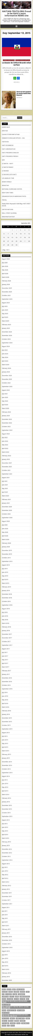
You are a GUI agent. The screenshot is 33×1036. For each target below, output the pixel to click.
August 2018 (6, 609)
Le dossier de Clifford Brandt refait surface (16, 63)
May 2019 (5, 576)
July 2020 (4, 525)
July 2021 (4, 481)
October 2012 (6, 856)
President (12, 1023)
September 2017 (7, 645)
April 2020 (5, 536)
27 (4, 245)
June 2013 (5, 827)
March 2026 (5, 277)
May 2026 (5, 270)
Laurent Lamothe (20, 1018)
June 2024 (5, 354)
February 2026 (6, 281)
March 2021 (5, 496)
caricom (23, 992)
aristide (9, 989)
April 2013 (5, 834)
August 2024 (6, 346)
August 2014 (6, 776)
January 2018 (6, 630)
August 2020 (6, 521)
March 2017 (5, 667)
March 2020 (5, 539)
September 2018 (7, 605)
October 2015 (6, 725)
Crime (17, 996)
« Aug (3, 250)
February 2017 (6, 670)
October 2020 (6, 514)
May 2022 (5, 445)
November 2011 (7, 896)
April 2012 (5, 878)
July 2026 (4, 262)
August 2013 (6, 820)
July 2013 (4, 823)
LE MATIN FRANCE (7, 167)
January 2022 (6, 459)
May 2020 (5, 532)
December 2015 (7, 718)
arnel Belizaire (20, 989)
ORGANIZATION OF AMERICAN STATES (14, 196)
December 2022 (7, 419)
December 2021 (7, 463)
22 (12, 241)
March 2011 (5, 925)
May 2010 (5, 962)
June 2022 (5, 441)
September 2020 (7, 517)
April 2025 (5, 317)
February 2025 (6, 324)
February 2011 (6, 929)
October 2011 (6, 900)
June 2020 (5, 528)
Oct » (8, 250)
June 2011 (5, 915)
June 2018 (5, 616)
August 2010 (6, 951)
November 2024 (7, 335)
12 (29, 234)
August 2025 (6, 303)
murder (16, 1021)
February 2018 (6, 627)
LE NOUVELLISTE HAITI (9, 174)
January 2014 (6, 802)
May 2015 (5, 743)
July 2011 (4, 911)
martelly (4, 1021)
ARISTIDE (5, 131)
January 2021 (6, 503)
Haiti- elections (6, 1005)
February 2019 (6, 587)
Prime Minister (25, 1023)
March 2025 (5, 321)
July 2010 (4, 955)
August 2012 (6, 864)
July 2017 (4, 652)
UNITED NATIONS (7, 209)
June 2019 (5, 572)
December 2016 (7, 678)
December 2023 (7, 375)
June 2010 (5, 958)
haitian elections (11, 1010)
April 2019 (5, 579)
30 (16, 245)
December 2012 (7, 849)
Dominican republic (24, 996)
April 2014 (5, 791)
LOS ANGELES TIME (8, 178)
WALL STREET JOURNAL (9, 213)
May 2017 (5, 660)
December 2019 (7, 550)
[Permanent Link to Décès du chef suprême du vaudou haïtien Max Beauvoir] (9, 99)
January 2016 (6, 714)
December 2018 (7, 594)
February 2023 (6, 412)
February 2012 (6, 885)
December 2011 (7, 893)
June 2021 (5, 485)
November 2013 (7, 809)
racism (4, 1025)
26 (29, 241)
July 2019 (4, 568)
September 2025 (7, 299)
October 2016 (6, 685)
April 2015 (5, 747)
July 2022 (4, 437)
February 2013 (6, 842)
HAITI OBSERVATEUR (8, 149)
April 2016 (5, 703)
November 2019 (7, 554)
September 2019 (7, 561)
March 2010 (5, 969)
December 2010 (7, 936)
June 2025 (5, 310)
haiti (27, 999)
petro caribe (5, 1023)
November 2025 (7, 292)
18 (25, 237)
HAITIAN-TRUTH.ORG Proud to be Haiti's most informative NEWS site (16, 13)
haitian (4, 1010)
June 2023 (5, 397)
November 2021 (7, 466)
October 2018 (6, 601)
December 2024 (7, 332)
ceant (27, 992)
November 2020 (7, 510)
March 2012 (5, 882)
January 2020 (6, 547)
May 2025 (5, 313)
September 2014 (7, 772)
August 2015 (6, 732)
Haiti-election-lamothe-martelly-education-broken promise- (14, 1001)
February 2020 (6, 543)
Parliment (22, 1021)
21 (8, 241)
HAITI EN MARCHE (7, 145)
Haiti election (5, 1013)
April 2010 (5, 966)
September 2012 (7, 860)
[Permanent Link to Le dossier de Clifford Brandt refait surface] (16, 47)
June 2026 (5, 266)
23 (16, 241)
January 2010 (6, 976)
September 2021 (7, 474)
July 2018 (4, 612)
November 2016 (7, 681)
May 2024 (5, 357)
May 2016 (5, 700)
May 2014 (5, 787)
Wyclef (12, 1025)
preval (18, 1023)
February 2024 (6, 368)
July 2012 (4, 867)
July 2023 (4, 394)
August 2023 (6, 390)
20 (4, 241)
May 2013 (5, 831)
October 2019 (6, 558)
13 (4, 237)
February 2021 (6, 499)
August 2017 (6, 649)
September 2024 (7, 343)
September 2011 (7, 904)
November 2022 (7, 423)
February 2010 (6, 973)
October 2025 (6, 295)
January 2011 (6, 933)
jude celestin (5, 1018)
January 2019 (6, 590)
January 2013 (6, 845)
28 (8, 245)
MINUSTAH (5, 185)
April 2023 (5, 405)
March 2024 (5, 364)
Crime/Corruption (8, 60)
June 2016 (5, 696)
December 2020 (7, 507)
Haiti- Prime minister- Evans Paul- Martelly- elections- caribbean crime (15, 1007)
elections (22, 999)
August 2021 (6, 477)
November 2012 (7, 853)
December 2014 (7, 762)
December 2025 (7, 288)
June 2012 (5, 871)
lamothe (12, 1018)
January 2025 (6, 328)
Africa (3, 989)
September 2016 (7, 689)
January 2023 (6, 415)
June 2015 (5, 740)
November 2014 (7, 765)
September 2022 (7, 430)
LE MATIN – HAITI (7, 163)
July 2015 (4, 736)
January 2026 (6, 284)
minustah (10, 1021)
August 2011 (6, 907)
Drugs (3, 999)
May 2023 (5, 401)
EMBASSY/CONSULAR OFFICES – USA (13, 138)
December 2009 (7, 980)
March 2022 (5, 452)
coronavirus (21, 994)
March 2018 (5, 623)
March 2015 (5, 751)
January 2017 (6, 674)
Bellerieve (4, 992)
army (14, 989)
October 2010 (6, 944)
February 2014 (6, 798)
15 (12, 237)
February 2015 (6, 754)
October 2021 (6, 470)
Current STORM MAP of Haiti (10, 134)
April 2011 (5, 922)
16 (16, 237)
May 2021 (5, 488)
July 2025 (4, 306)
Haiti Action (5, 142)
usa (8, 1025)
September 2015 (7, 729)
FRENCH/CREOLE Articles (23, 60)
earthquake (10, 999)
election (16, 999)
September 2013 (7, 816)
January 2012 (6, 889)
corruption (5, 996)
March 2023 (5, 408)
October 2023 (6, 383)
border (10, 992)
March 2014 (5, 794)
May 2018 (5, 619)
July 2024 (4, 350)
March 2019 (5, 583)
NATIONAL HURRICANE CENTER (12, 189)
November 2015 (7, 721)
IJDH (3, 160)
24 (20, 241)
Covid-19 (12, 996)
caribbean (16, 992)
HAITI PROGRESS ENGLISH (10, 152)
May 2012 (5, 874)
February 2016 (6, 711)
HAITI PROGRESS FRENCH (10, 156)
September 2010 (7, 947)
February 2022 (6, 456)
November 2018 (7, 598)
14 (8, 237)
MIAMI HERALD (6, 182)
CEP (3, 994)
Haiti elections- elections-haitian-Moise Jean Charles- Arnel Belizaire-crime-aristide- (15, 1015)
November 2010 (7, 940)
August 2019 (6, 565)
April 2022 (5, 448)
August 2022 (6, 434)
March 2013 (5, 838)
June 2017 (5, 656)
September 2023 (7, 386)
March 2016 (5, 707)
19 (29, 237)
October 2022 (6, 426)
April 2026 (5, 273)
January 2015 (6, 758)
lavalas (27, 1018)
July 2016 (4, 692)
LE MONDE (5, 171)
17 (20, 237)
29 (12, 245)
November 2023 (7, 379)
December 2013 (7, 805)
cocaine (15, 994)
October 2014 (6, 769)
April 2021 (5, 492)
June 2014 (5, 783)
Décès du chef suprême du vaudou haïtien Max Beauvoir (23, 93)
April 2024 (5, 361)
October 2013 (6, 813)
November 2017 (7, 638)
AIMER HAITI (6, 127)
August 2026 (6, 259)
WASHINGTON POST (8, 217)
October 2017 (6, 641)
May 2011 (5, 918)
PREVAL (4, 200)
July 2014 (4, 780)
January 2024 (6, 372)
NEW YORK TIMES (7, 193)
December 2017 (7, 634)
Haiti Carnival (21, 1010)
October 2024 (6, 339)
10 (20, 234)
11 (25, 234)
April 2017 (5, 663)
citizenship (8, 994)
